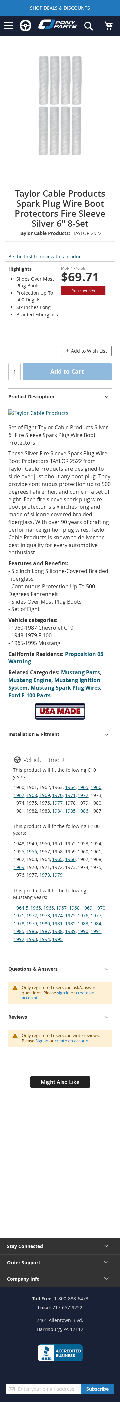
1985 (70, 811)
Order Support (23, 1262)
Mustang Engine (29, 680)
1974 (57, 915)
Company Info (23, 1279)
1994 (44, 939)
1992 (19, 939)
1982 (70, 923)
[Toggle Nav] (8, 25)
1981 (57, 923)
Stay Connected (25, 1246)
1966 (96, 787)
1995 (57, 939)
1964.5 (21, 908)
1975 (70, 915)
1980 (44, 923)
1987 (44, 931)
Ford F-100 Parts (29, 695)
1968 (31, 795)
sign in (63, 993)
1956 (31, 851)
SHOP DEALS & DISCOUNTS (60, 8)
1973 (44, 915)
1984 (57, 811)
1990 (83, 931)
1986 (83, 811)
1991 (96, 931)
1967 (19, 795)
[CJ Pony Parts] (57, 25)
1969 (44, 795)
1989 (70, 931)
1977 (57, 803)
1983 (83, 923)
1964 (70, 787)
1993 (31, 939)
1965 (83, 787)
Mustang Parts (80, 672)
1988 (57, 931)
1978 (44, 875)
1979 (57, 875)
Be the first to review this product (45, 256)
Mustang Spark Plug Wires (65, 687)
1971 (70, 795)
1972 (83, 795)
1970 (57, 795)
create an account (72, 1041)
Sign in (41, 1041)
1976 (83, 915)
